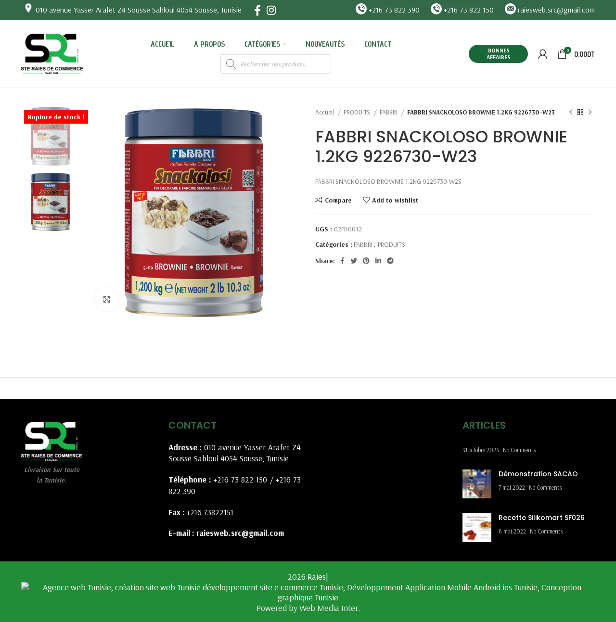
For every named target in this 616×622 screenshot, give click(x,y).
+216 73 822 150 (241, 479)
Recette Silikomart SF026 (542, 517)
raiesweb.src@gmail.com (240, 533)
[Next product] (590, 112)
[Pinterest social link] (366, 260)
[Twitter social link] (353, 260)
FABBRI (389, 112)
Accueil (325, 112)
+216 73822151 (210, 512)
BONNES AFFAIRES (498, 54)
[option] (50, 136)
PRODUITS (358, 112)
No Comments (519, 450)
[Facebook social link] (257, 10)
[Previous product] (571, 112)
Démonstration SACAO (538, 474)
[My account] (542, 53)
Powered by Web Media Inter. (308, 607)
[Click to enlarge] (107, 299)
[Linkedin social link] (378, 260)
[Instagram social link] (271, 10)
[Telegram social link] (390, 260)
